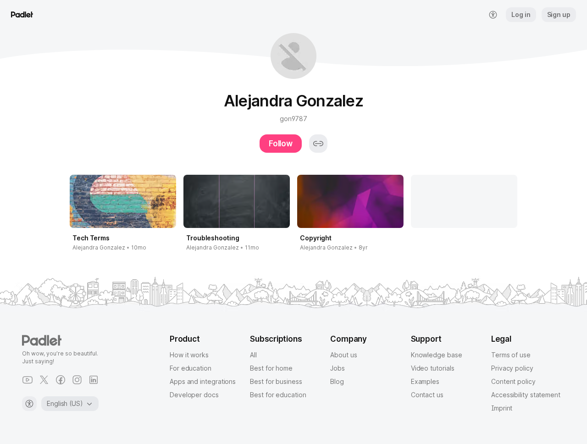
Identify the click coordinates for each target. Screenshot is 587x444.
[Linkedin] (93, 379)
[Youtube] (27, 379)
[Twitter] (44, 379)
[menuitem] (493, 14)
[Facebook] (60, 379)
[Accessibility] (29, 403)
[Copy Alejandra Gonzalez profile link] (318, 143)
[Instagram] (77, 379)
